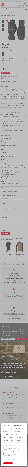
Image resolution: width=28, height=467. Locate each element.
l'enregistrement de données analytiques (12, 454)
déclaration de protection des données (13, 442)
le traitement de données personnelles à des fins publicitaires (14, 458)
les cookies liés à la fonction (11, 452)
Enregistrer (8, 463)
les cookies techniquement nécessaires (11, 448)
